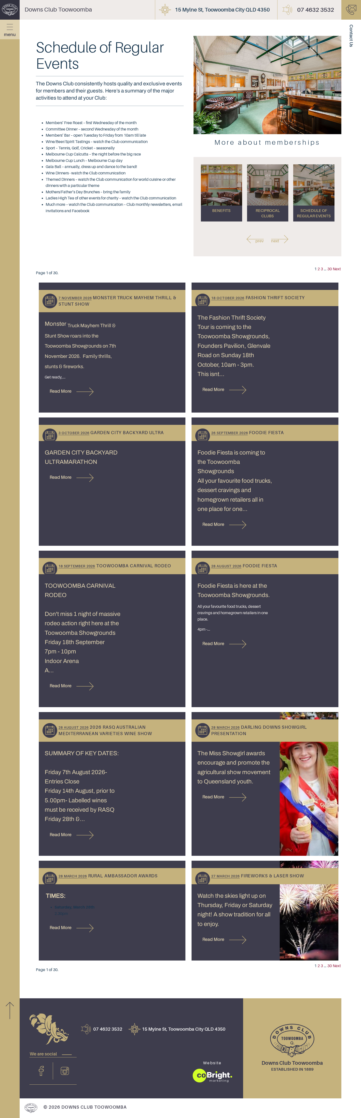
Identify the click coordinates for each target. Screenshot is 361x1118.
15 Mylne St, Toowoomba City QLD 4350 (222, 10)
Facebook (41, 1070)
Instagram (65, 1070)
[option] (221, 193)
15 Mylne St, (183, 1029)
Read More (60, 391)
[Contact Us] (351, 10)
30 (329, 269)
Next (337, 269)
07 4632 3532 (315, 9)
